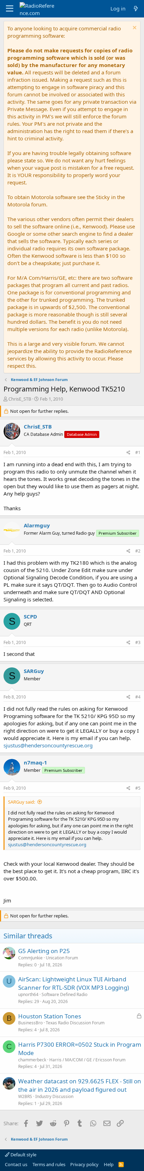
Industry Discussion (54, 1096)
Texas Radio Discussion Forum (75, 1023)
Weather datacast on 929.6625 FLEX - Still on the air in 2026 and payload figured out (79, 1085)
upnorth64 (28, 994)
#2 (138, 551)
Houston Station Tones (49, 1016)
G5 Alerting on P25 (44, 951)
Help (109, 1164)
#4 (138, 697)
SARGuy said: (21, 802)
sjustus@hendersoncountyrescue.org (48, 745)
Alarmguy (37, 525)
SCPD (30, 616)
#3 (138, 642)
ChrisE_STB (19, 399)
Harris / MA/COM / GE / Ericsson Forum (87, 1060)
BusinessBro (30, 1023)
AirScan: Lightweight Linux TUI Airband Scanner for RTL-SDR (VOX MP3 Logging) (73, 983)
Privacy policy (84, 1164)
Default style (22, 1154)
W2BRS (25, 1096)
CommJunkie (30, 958)
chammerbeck (32, 1060)
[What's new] (136, 8)
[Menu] (9, 8)
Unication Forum (62, 958)
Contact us (16, 1164)
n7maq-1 (35, 762)
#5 (138, 788)
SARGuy (34, 670)
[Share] (128, 453)
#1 (138, 452)
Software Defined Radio (64, 994)
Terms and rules (49, 1164)
